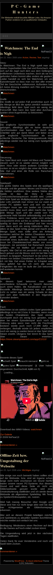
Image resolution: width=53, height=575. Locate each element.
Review (32, 57)
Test (39, 57)
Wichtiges (26, 470)
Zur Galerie (6, 434)
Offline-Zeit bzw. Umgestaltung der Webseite (14, 461)
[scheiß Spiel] (8, 361)
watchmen (36, 429)
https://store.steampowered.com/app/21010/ (23, 339)
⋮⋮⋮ (5, 36)
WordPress (19, 561)
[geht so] (44, 361)
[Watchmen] (7, 93)
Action (25, 57)
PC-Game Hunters (26, 9)
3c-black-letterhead (34, 561)
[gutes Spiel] (8, 365)
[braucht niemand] (27, 361)
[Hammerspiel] (24, 365)
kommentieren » (8, 445)
